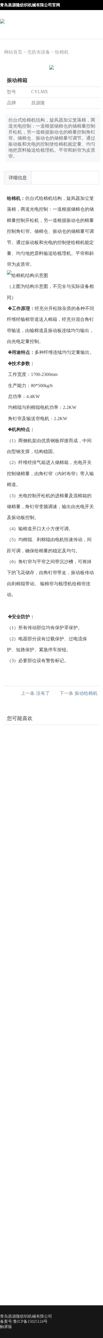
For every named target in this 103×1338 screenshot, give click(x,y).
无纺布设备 (38, 52)
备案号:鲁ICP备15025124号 (23, 1321)
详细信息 (18, 177)
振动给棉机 (86, 693)
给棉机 (62, 52)
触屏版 (6, 1327)
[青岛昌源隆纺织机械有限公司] (2, 17)
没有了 (43, 693)
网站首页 (13, 52)
